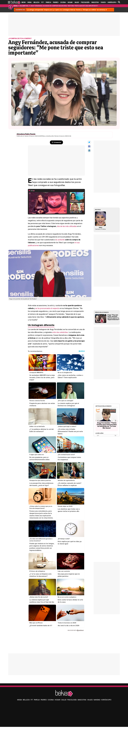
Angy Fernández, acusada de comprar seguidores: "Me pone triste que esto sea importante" (64, 6)
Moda (19, 700)
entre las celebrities (60, 332)
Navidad (97, 700)
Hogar (57, 700)
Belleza (26, 700)
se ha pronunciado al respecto (47, 308)
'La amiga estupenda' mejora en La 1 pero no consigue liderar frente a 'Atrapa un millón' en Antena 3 (61, 9)
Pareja (37, 700)
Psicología (72, 700)
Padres (44, 700)
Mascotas (82, 700)
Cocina (51, 700)
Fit (32, 700)
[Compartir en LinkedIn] (89, 150)
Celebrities (24, 6)
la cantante (60, 239)
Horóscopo (106, 700)
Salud (63, 700)
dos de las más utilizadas (67, 226)
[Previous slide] (97, 420)
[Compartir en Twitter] (89, 142)
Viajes (90, 700)
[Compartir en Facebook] (89, 146)
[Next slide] (115, 420)
